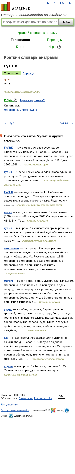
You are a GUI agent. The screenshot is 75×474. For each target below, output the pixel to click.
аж (6, 337)
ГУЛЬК (8, 147)
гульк (8, 171)
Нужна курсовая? (32, 100)
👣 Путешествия (9, 404)
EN (47, 3)
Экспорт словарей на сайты (15, 410)
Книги (20, 47)
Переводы (55, 40)
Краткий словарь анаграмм (37, 32)
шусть (8, 366)
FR (69, 3)
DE (54, 3)
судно (33, 109)
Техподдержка (26, 398)
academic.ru (15, 6)
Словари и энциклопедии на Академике (34, 15)
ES (62, 3)
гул (12, 123)
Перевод (28, 73)
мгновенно (11, 109)
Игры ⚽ (54, 47)
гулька (64, 123)
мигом (24, 109)
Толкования (20, 40)
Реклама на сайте (43, 398)
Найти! (66, 22)
